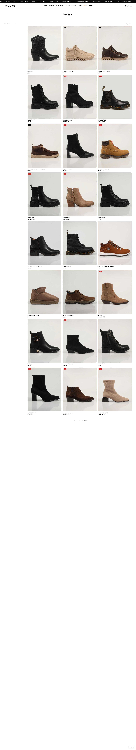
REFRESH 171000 (101, 217)
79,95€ (29, 170)
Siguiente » (84, 420)
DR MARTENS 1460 (67, 266)
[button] (60, 6)
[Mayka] (10, 6)
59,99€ (29, 121)
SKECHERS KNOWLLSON (68, 315)
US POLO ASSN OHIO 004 (103, 169)
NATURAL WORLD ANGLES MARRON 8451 (37, 169)
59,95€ (29, 365)
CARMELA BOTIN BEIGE (68, 71)
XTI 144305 (30, 71)
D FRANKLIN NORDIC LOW (33, 315)
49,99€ (29, 316)
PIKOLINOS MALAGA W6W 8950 (35, 266)
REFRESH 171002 (31, 217)
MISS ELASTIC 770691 (32, 412)
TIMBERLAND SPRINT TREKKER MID (106, 266)
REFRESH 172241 (101, 364)
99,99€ (64, 316)
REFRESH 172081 (31, 120)
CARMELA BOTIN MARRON (104, 71)
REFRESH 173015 (66, 217)
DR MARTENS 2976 (102, 120)
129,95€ (29, 268)
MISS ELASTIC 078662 (103, 412)
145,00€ (99, 268)
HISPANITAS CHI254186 (68, 169)
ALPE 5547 (100, 315)
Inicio (5, 23)
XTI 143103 (30, 364)
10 (79, 420)
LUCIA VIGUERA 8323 (67, 120)
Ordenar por (30, 23)
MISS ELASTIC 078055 (68, 364)
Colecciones (10, 23)
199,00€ (64, 268)
